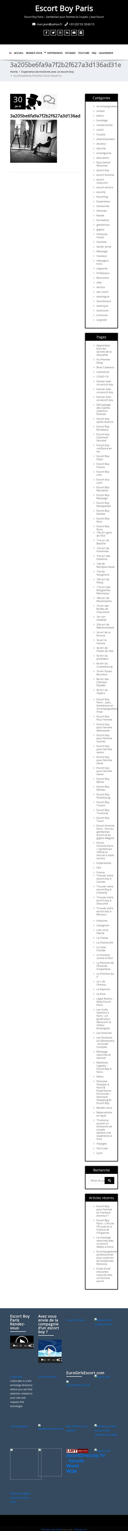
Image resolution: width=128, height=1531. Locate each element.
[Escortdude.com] (50, 1462)
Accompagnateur (105, 106)
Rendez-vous (34, 52)
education (102, 157)
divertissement (105, 139)
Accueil (18, 52)
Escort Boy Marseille (102, 489)
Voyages (70, 52)
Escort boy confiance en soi (104, 448)
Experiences (55, 52)
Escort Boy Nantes (102, 512)
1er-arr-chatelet (101, 618)
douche (101, 148)
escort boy (102, 170)
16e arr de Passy (102, 581)
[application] (22, 1342)
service (100, 287)
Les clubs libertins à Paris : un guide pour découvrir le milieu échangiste (103, 1019)
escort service (104, 187)
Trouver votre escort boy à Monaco (104, 911)
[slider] (21, 1345)
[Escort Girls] (102, 1376)
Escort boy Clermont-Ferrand (102, 437)
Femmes (101, 210)
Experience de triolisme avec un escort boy (47, 71)
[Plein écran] (32, 1345)
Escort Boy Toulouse (102, 811)
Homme (101, 242)
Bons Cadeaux (105, 367)
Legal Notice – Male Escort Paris (105, 1001)
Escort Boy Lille (102, 473)
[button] (22, 1342)
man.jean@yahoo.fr (49, 24)
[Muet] (29, 1345)
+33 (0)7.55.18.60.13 (81, 24)
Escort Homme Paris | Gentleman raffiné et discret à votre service (105, 850)
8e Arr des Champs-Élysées (102, 682)
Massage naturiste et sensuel (103, 1054)
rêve (99, 282)
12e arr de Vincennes (102, 550)
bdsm (100, 115)
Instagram (102, 925)
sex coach (102, 291)
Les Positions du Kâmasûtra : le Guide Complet (105, 1042)
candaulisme (104, 125)
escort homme (105, 174)
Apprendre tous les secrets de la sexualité (104, 350)
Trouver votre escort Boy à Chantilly (104, 889)
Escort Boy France (102, 465)
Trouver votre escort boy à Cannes (104, 878)
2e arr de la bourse (103, 634)
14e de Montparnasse (105, 565)
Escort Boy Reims (102, 780)
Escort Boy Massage (102, 497)
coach (100, 129)
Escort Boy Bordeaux (102, 428)
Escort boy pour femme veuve (104, 771)
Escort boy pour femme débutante (104, 727)
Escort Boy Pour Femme (104, 718)
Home (14, 71)
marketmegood (19, 1426)
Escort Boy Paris (64, 8)
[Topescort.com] (106, 1322)
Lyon (99, 1153)
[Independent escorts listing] (77, 1450)
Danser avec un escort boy (104, 383)
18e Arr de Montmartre (104, 599)
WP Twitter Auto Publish (52, 1529)
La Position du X (105, 975)
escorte (100, 192)
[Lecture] (14, 1345)
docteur (101, 143)
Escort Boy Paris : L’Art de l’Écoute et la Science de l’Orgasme (105, 1226)
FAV (98, 867)
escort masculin (102, 181)
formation (102, 220)
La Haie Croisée (101, 949)
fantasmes (102, 206)
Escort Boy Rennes (102, 788)
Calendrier (106, 52)
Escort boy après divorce (104, 420)
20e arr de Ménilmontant (105, 626)
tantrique (102, 305)
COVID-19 (102, 376)
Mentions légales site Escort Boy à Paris (20, 1498)
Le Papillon (103, 989)
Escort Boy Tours (102, 819)
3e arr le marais (101, 642)
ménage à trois (102, 262)
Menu (100, 1076)
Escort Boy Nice (102, 520)
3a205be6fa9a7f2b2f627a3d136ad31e (49, 116)
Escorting (102, 196)
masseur (101, 256)
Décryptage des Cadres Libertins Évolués (103, 409)
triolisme (102, 315)
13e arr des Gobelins (103, 557)
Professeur (103, 273)
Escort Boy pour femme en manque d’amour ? (104, 1211)
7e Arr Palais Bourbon (104, 673)
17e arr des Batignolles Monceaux (103, 590)
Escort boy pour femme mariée (104, 738)
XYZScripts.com (80, 1529)
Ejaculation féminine (103, 164)
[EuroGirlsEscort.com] (78, 1383)
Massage (102, 251)
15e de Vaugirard (102, 573)
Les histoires (104, 1032)
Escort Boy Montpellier (103, 504)
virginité (101, 319)
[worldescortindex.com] (51, 1427)
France (100, 872)
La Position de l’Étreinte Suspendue (105, 966)
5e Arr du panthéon (102, 657)
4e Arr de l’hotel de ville (104, 649)
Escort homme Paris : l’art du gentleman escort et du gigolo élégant (105, 832)
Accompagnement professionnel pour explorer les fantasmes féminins (105, 1258)
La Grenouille (104, 942)
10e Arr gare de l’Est (104, 534)
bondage (102, 120)
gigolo (100, 229)
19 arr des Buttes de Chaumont (102, 609)
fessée (100, 215)
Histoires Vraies (102, 236)
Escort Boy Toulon (102, 804)
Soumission (103, 301)
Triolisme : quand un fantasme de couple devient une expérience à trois (104, 1129)
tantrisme (102, 310)
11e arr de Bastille (102, 542)
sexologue (102, 296)
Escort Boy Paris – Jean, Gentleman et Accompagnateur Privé (105, 705)
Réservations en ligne (104, 1114)
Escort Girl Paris (75, 1320)
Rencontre (102, 277)
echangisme (103, 153)
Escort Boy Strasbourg (103, 796)
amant (100, 111)
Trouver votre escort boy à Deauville (104, 900)
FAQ (94, 52)
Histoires (102, 920)
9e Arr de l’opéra (102, 691)
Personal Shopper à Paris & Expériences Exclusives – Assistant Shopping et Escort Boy (103, 1092)
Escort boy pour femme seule (104, 760)
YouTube (83, 52)
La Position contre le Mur (104, 956)
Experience (103, 201)
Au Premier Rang (103, 361)
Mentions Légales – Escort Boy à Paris (104, 1067)
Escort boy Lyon (102, 481)
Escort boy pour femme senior (104, 749)
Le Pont (101, 994)
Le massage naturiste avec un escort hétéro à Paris (105, 1242)
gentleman (103, 224)
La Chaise (102, 937)
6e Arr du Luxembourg (104, 665)
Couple (100, 134)
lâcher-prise (103, 246)
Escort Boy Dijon (102, 458)
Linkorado (16, 1376)
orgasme (101, 268)
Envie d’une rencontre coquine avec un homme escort (104, 1275)
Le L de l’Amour (101, 983)
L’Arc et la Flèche (102, 931)
